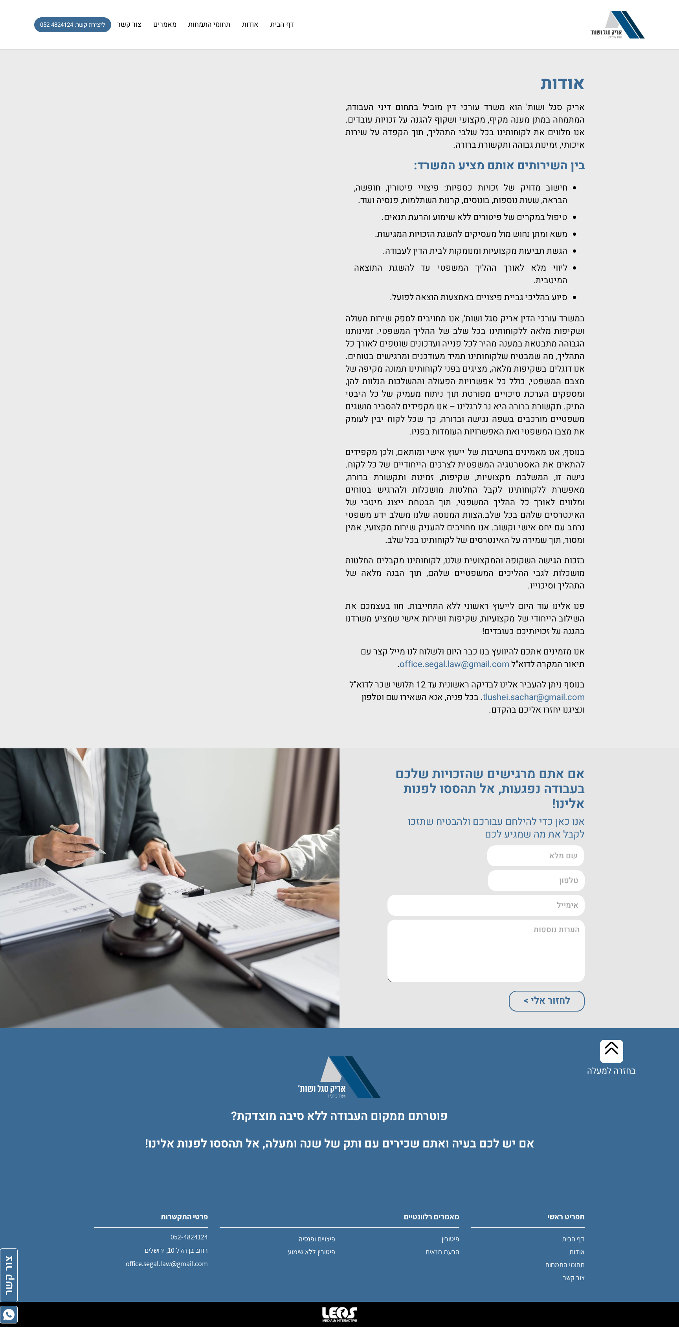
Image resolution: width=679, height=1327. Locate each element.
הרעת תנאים (442, 1251)
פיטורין (450, 1238)
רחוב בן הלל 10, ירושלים (176, 1250)
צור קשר (129, 24)
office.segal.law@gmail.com (167, 1263)
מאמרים (164, 24)
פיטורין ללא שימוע (311, 1251)
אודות (250, 24)
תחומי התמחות (209, 24)
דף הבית (282, 24)
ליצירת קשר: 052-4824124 (72, 24)
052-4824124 (189, 1236)
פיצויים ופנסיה (317, 1238)
